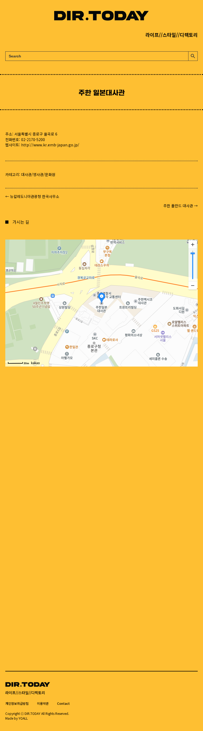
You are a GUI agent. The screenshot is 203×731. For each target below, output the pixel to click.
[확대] (192, 244)
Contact (63, 703)
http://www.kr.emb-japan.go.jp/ (50, 144)
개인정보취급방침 (17, 703)
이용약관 (43, 703)
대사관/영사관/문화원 (38, 174)
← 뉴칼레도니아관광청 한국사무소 (32, 196)
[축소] (192, 285)
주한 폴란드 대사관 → (180, 205)
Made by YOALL (16, 718)
